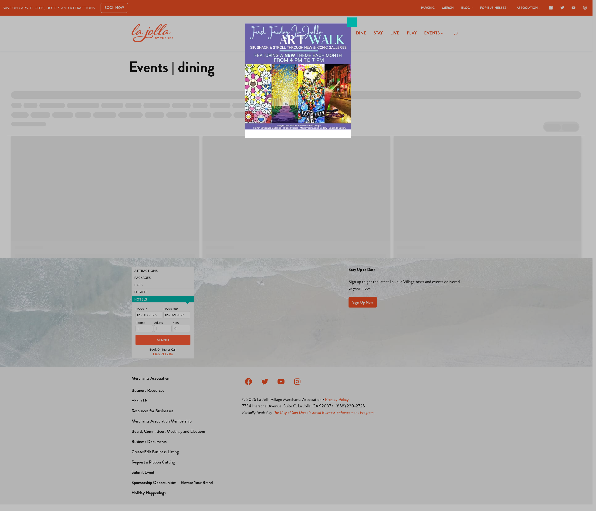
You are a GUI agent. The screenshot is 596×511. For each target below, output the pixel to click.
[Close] (352, 22)
